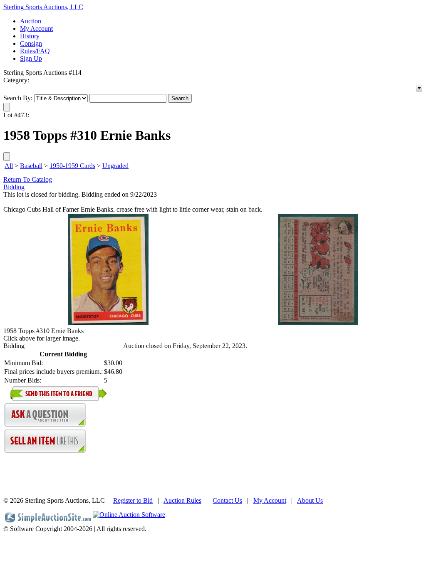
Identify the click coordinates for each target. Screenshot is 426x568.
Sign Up (31, 58)
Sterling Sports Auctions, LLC (43, 6)
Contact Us (227, 500)
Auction (30, 21)
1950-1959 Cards (72, 165)
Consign (31, 43)
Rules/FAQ (35, 50)
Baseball (31, 165)
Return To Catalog (27, 179)
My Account (36, 28)
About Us (310, 500)
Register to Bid (133, 500)
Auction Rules (182, 500)
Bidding (14, 186)
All (9, 165)
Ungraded (115, 165)
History (30, 36)
